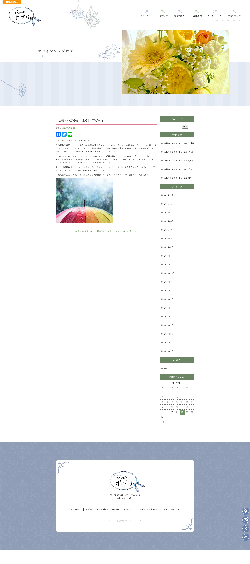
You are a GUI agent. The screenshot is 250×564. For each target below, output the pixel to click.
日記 (166, 368)
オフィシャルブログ (171, 509)
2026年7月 (169, 195)
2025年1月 (168, 351)
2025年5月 (168, 316)
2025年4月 (168, 325)
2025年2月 (168, 342)
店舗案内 (197, 13)
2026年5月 (168, 212)
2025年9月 (168, 281)
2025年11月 (169, 264)
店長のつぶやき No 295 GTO (178, 151)
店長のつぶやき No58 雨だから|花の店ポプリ (225, 20)
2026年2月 (169, 238)
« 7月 (162, 422)
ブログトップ (177, 119)
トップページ (147, 13)
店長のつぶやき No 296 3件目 (179, 143)
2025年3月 (168, 333)
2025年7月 (168, 299)
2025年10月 (169, 273)
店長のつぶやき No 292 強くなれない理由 (179, 177)
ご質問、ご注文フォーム (234, 13)
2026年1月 (168, 247)
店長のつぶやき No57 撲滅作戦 (89, 231)
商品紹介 (163, 13)
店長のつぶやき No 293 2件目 (178, 169)
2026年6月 (169, 203)
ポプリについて (214, 13)
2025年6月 (168, 307)
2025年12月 (169, 255)
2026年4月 (169, 221)
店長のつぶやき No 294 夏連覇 (178, 160)
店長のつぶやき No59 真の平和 (123, 231)
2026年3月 (168, 229)
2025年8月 (168, 290)
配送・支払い (180, 13)
